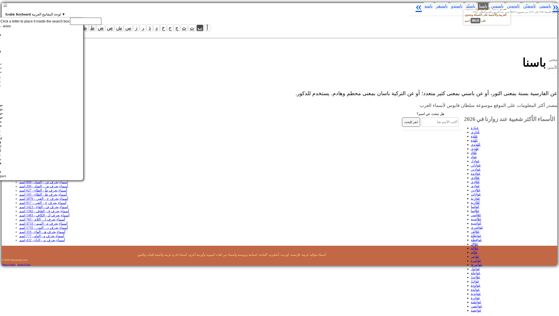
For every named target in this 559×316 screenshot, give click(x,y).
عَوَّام (474, 252)
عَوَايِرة (475, 298)
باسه (428, 6)
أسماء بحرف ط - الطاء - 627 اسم (43, 190)
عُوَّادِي (475, 182)
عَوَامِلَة (476, 273)
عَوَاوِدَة (476, 285)
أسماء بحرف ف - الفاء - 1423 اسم (43, 207)
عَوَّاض (475, 232)
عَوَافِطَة (476, 240)
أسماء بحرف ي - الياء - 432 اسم (42, 240)
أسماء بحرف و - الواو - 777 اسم (41, 236)
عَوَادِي (475, 186)
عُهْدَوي (476, 144)
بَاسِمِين (513, 6)
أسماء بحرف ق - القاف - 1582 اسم (44, 211)
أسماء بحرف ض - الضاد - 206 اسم (43, 186)
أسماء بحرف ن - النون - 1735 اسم (43, 228)
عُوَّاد (474, 153)
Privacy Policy (9, 264)
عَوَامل (475, 269)
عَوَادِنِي (476, 169)
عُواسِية (476, 223)
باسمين (497, 6)
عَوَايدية (476, 294)
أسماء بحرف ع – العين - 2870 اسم (43, 199)
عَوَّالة (475, 248)
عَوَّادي (475, 178)
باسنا (483, 6)
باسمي (545, 6)
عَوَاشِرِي (477, 227)
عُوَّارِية (475, 202)
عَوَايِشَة (476, 302)
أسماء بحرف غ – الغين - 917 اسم (42, 203)
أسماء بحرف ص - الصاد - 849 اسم (43, 182)
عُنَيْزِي (475, 132)
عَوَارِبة (475, 198)
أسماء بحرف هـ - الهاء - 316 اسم (42, 232)
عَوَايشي (476, 306)
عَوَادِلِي (476, 165)
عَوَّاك (474, 244)
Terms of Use (24, 264)
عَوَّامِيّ (475, 277)
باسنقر (442, 6)
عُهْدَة (474, 140)
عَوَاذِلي (476, 194)
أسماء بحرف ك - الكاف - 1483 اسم (44, 215)
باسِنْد (470, 6)
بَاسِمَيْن (529, 6)
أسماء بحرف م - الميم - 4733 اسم (43, 223)
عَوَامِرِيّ (476, 265)
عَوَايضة (476, 310)
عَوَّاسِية (476, 219)
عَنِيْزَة (475, 128)
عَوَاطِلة (476, 236)
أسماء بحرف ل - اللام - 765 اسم (42, 219)
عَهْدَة (474, 136)
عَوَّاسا (475, 211)
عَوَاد (474, 157)
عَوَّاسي (476, 215)
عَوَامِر (475, 256)
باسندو (456, 6)
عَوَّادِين (476, 190)
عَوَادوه (476, 173)
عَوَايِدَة (475, 290)
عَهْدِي (475, 149)
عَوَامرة (476, 261)
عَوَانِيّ (475, 281)
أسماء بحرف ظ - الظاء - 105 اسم (43, 194)
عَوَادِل (475, 161)
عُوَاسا (475, 207)
